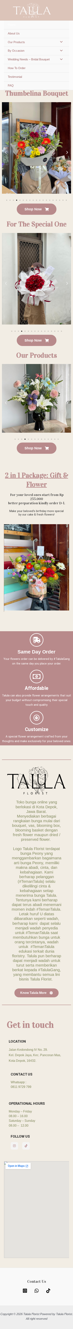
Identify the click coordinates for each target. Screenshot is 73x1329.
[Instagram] (25, 1290)
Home (12, 24)
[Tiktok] (48, 1290)
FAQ (11, 85)
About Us (14, 33)
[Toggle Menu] (60, 42)
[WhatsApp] (36, 1290)
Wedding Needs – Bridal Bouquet (29, 59)
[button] (6, 152)
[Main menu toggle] (65, 10)
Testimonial (15, 76)
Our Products (16, 42)
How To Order (17, 68)
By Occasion (16, 50)
